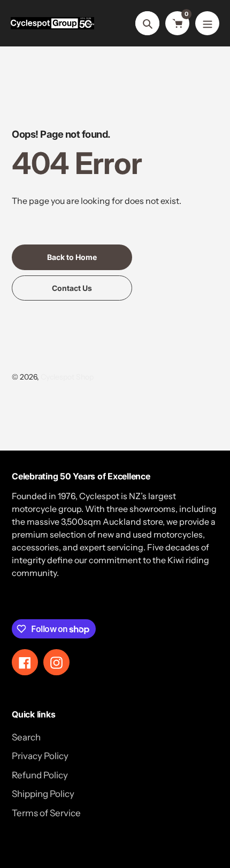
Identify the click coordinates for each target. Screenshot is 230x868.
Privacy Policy (40, 756)
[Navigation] (207, 23)
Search (26, 737)
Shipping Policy (43, 793)
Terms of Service (46, 813)
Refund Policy (40, 775)
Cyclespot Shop (67, 377)
